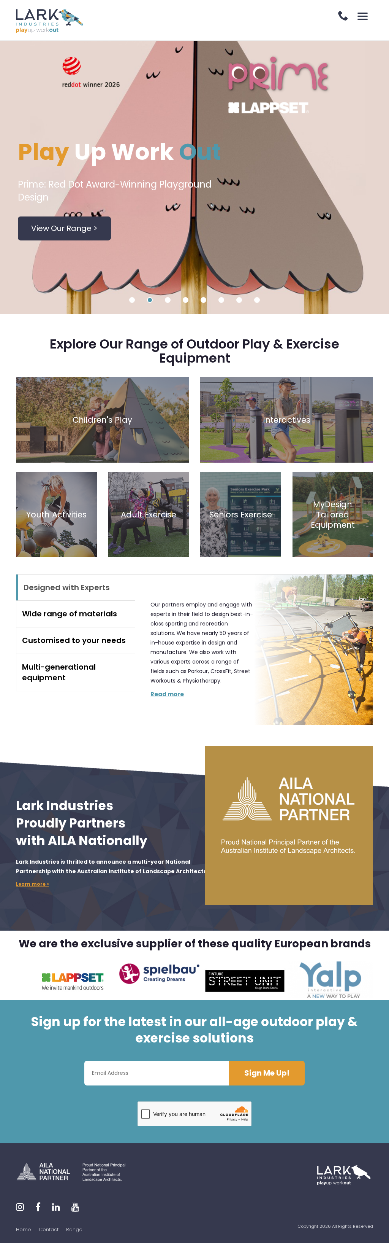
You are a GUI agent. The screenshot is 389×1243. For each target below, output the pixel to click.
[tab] (75, 588)
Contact (49, 1229)
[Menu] (362, 16)
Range (74, 1229)
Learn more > (32, 884)
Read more (167, 694)
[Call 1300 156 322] (343, 16)
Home (23, 1229)
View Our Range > (64, 228)
